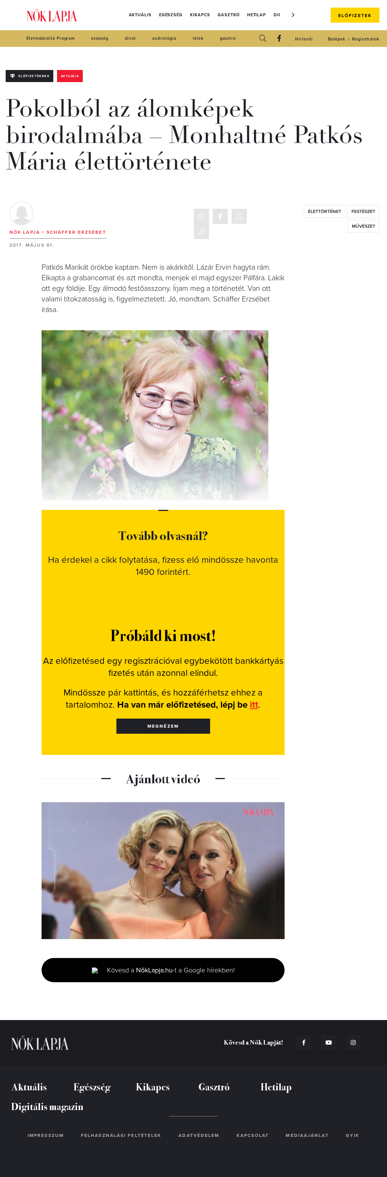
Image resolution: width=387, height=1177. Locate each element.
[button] (293, 14)
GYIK (352, 1135)
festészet (363, 211)
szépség (99, 38)
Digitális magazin (47, 1106)
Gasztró (228, 14)
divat (130, 38)
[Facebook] (279, 38)
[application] (163, 870)
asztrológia (164, 38)
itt (254, 704)
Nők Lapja (52, 15)
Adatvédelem (198, 1135)
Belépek (336, 39)
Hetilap (256, 14)
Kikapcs (200, 14)
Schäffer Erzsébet (76, 232)
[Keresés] (262, 38)
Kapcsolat (253, 1135)
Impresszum (46, 1135)
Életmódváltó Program (50, 38)
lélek (198, 38)
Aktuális (140, 14)
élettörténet (324, 211)
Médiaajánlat (307, 1135)
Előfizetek (355, 15)
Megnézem (163, 726)
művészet (363, 226)
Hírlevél (304, 39)
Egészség (171, 14)
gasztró (228, 38)
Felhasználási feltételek (121, 1135)
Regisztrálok (365, 39)
